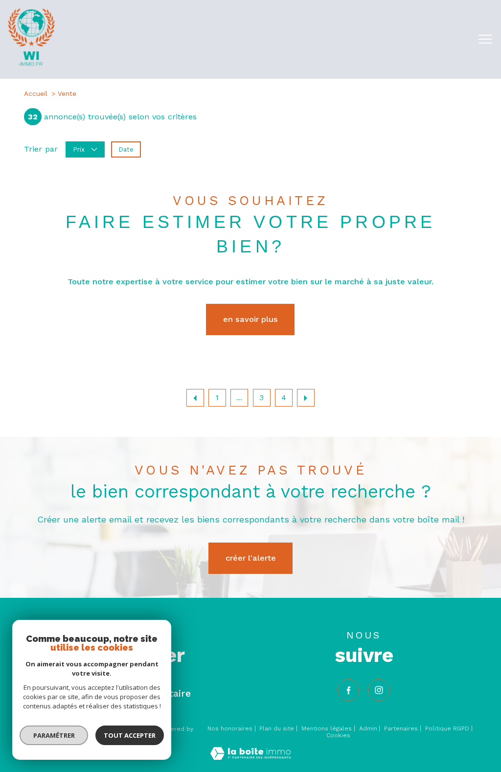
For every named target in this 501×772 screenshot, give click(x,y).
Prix (79, 149)
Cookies (338, 735)
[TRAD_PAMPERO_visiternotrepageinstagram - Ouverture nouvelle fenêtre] (379, 690)
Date (126, 149)
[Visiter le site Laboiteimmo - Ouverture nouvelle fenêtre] (250, 757)
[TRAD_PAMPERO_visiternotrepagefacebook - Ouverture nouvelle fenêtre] (349, 690)
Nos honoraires (229, 728)
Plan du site (276, 728)
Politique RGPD (447, 728)
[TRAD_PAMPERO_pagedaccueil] (31, 63)
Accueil (35, 93)
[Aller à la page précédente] (195, 398)
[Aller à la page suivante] (306, 398)
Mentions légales (326, 728)
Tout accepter (130, 735)
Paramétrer (54, 735)
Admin (368, 728)
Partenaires (401, 728)
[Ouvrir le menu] (485, 39)
